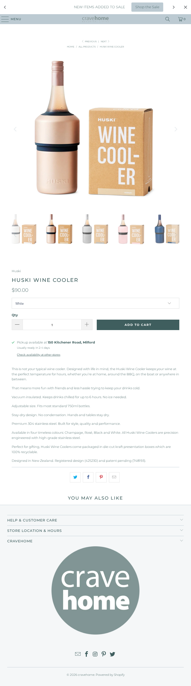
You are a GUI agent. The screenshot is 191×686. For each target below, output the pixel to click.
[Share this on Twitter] (75, 477)
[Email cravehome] (78, 654)
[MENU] (2, 19)
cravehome (86, 675)
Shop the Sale (140, 7)
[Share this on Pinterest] (101, 477)
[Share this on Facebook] (88, 477)
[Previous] (15, 129)
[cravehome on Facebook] (86, 654)
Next (104, 41)
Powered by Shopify (110, 675)
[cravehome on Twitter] (112, 654)
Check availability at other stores (38, 354)
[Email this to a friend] (114, 477)
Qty (15, 315)
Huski (16, 271)
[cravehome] (95, 19)
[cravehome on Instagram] (95, 654)
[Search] (167, 19)
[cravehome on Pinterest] (104, 654)
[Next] (176, 129)
